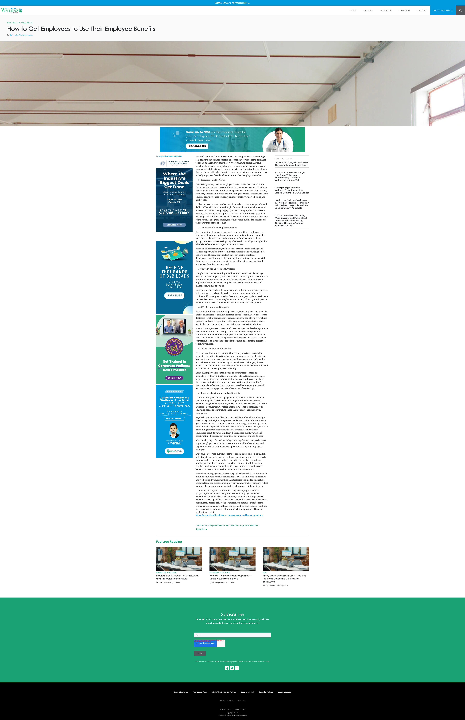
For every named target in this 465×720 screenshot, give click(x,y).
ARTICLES (369, 10)
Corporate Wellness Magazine (21, 35)
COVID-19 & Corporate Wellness (223, 692)
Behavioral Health (247, 692)
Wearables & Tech (200, 692)
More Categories (284, 692)
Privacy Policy (225, 710)
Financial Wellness (266, 692)
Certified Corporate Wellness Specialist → (232, 2)
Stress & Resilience (181, 692)
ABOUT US (405, 10)
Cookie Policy (240, 710)
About (223, 700)
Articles (241, 700)
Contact (231, 700)
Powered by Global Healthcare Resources (232, 715)
